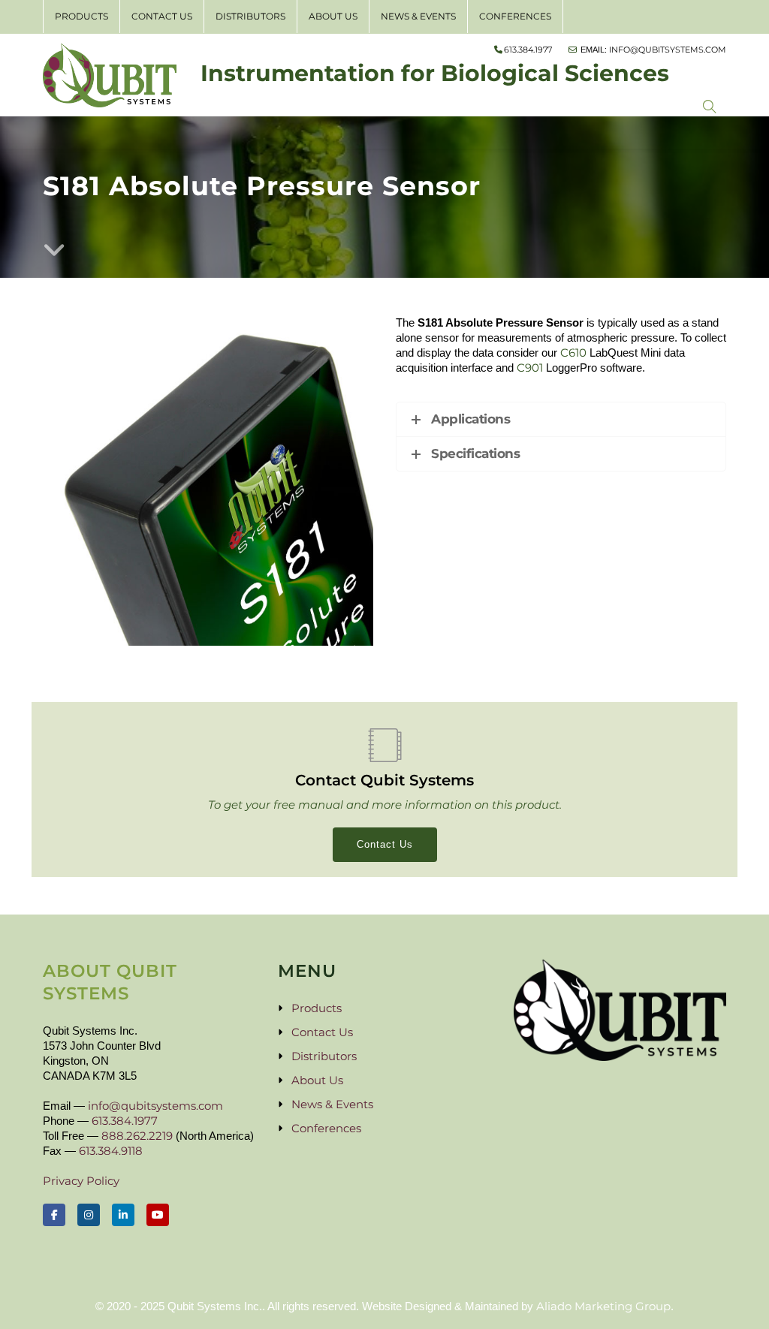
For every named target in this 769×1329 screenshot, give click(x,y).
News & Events (418, 16)
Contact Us (161, 16)
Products (81, 16)
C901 (530, 367)
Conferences (515, 16)
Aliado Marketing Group (603, 1306)
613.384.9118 (111, 1151)
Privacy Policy (81, 1181)
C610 (573, 352)
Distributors (250, 16)
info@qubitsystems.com (155, 1105)
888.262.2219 (137, 1136)
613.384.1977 (125, 1121)
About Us (333, 16)
